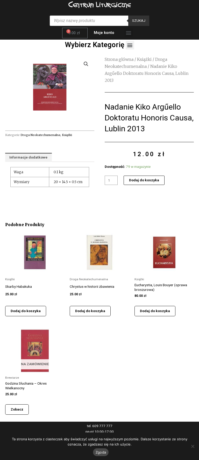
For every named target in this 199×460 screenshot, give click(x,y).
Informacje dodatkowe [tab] (28, 157)
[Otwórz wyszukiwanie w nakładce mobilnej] (99, 21)
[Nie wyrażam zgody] (192, 446)
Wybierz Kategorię (94, 45)
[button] (128, 32)
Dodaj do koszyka (144, 180)
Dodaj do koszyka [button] (26, 311)
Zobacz (17, 409)
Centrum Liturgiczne (99, 4)
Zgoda (101, 452)
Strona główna (119, 59)
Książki (67, 135)
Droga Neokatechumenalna (40, 135)
